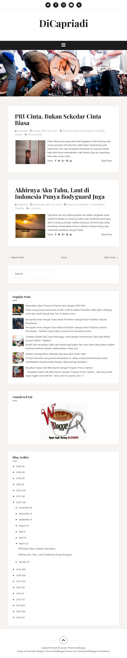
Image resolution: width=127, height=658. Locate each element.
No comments (35, 135)
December (24, 508)
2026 (19, 466)
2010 (19, 611)
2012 (19, 600)
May (21, 532)
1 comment (35, 208)
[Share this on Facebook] (55, 161)
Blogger (82, 648)
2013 (18, 593)
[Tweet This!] (59, 161)
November (24, 514)
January (23, 562)
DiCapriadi (63, 23)
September (24, 520)
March (22, 544)
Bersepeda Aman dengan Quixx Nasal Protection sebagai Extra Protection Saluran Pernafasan (66, 321)
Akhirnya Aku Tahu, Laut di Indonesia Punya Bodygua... (45, 555)
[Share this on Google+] (63, 161)
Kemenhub (83, 205)
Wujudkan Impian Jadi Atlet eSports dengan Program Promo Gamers (59, 368)
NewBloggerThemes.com (65, 651)
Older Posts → (111, 257)
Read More (106, 161)
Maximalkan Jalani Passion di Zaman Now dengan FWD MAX (55, 306)
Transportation (97, 205)
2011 (18, 605)
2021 (19, 496)
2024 (19, 478)
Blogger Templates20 (100, 651)
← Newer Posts (16, 257)
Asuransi (67, 131)
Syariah (18, 135)
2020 (19, 502)
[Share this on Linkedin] (70, 161)
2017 (18, 581)
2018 (19, 575)
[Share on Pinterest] (67, 161)
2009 (19, 618)
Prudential (100, 131)
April (21, 538)
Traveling (19, 208)
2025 (19, 472)
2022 (19, 490)
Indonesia (77, 131)
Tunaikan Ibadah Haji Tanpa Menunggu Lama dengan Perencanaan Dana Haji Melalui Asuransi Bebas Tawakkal (67, 339)
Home (64, 257)
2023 (19, 484)
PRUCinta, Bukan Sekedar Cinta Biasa (58, 119)
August (22, 526)
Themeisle (31, 651)
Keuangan (88, 131)
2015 (19, 587)
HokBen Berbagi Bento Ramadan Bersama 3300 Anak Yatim (55, 354)
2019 (19, 569)
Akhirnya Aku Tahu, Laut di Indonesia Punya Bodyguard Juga (60, 193)
